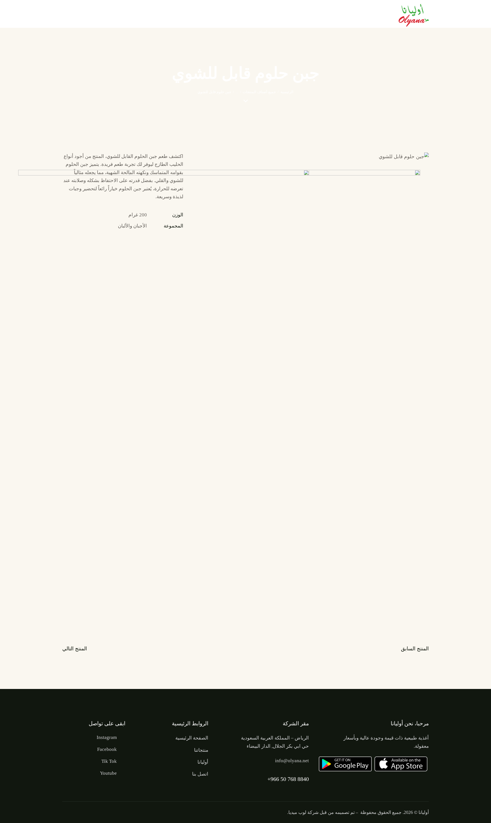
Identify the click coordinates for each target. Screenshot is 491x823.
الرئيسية (287, 92)
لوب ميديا (297, 812)
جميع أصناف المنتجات (259, 92)
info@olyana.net (292, 760)
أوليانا (424, 812)
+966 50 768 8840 (288, 779)
